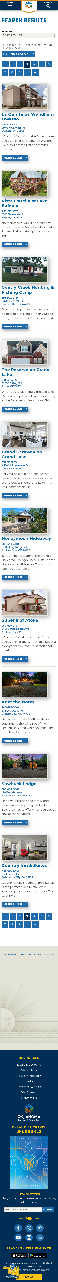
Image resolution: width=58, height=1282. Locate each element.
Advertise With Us (29, 1087)
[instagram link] (29, 1237)
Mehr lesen (13, 157)
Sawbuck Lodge (19, 783)
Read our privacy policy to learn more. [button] (29, 1270)
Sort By (7, 31)
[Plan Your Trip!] (11, 1271)
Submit (47, 1209)
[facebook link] (18, 1228)
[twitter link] (29, 1228)
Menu (10, 3)
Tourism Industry (29, 1076)
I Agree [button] (29, 1277)
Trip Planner (29, 1092)
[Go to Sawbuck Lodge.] (25, 766)
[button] (9, 5)
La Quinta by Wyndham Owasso (28, 117)
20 (45, 45)
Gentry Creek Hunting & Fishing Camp (28, 290)
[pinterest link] (40, 1228)
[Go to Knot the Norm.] (25, 684)
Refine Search (16, 53)
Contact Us (29, 1098)
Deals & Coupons (29, 1064)
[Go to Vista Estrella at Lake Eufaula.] (25, 183)
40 (51, 45)
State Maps (29, 1070)
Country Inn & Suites (24, 865)
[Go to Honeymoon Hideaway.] (25, 521)
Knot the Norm (18, 702)
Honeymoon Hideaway (26, 538)
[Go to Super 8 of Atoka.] (25, 602)
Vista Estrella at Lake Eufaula (24, 203)
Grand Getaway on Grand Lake (22, 454)
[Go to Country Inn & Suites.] (25, 848)
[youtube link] (18, 1237)
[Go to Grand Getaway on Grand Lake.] (25, 434)
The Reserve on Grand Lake (26, 372)
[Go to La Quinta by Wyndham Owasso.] (25, 96)
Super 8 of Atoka (20, 620)
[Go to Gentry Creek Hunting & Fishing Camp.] (25, 270)
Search (48, 3)
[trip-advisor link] (40, 1237)
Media (29, 1081)
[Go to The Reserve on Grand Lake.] (25, 352)
